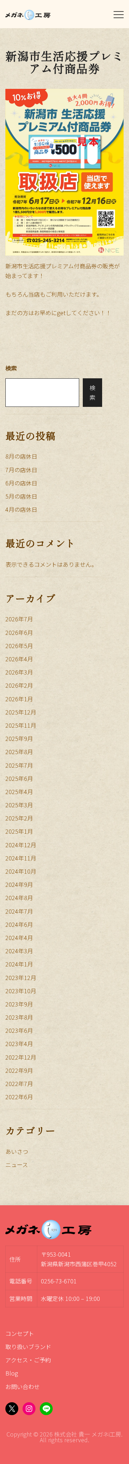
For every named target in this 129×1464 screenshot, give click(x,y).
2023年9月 (19, 1004)
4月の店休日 (21, 509)
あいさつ (16, 1151)
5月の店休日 (21, 496)
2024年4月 (19, 937)
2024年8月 (19, 897)
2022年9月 (19, 1070)
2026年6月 (19, 632)
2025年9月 (19, 738)
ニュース (16, 1164)
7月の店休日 (21, 469)
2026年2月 (19, 685)
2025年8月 (19, 751)
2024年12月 (20, 844)
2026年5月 (19, 645)
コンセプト (19, 1333)
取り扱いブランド (28, 1346)
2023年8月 (19, 1017)
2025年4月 (19, 791)
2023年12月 (20, 977)
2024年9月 (19, 884)
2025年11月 (20, 725)
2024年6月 (19, 924)
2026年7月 (19, 619)
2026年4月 (19, 659)
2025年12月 (20, 712)
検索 (11, 368)
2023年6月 (19, 1030)
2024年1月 (19, 964)
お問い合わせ (22, 1386)
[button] (8, 358)
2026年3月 (19, 672)
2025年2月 (19, 818)
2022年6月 (19, 1096)
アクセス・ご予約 (28, 1360)
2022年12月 (20, 1057)
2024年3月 (19, 950)
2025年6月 (19, 778)
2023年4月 (19, 1043)
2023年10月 (20, 990)
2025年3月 (19, 805)
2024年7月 (19, 911)
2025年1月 (19, 831)
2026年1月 (19, 699)
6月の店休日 (21, 483)
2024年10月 (20, 871)
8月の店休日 (21, 456)
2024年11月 (20, 858)
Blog (11, 1373)
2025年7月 (19, 765)
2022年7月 (19, 1083)
